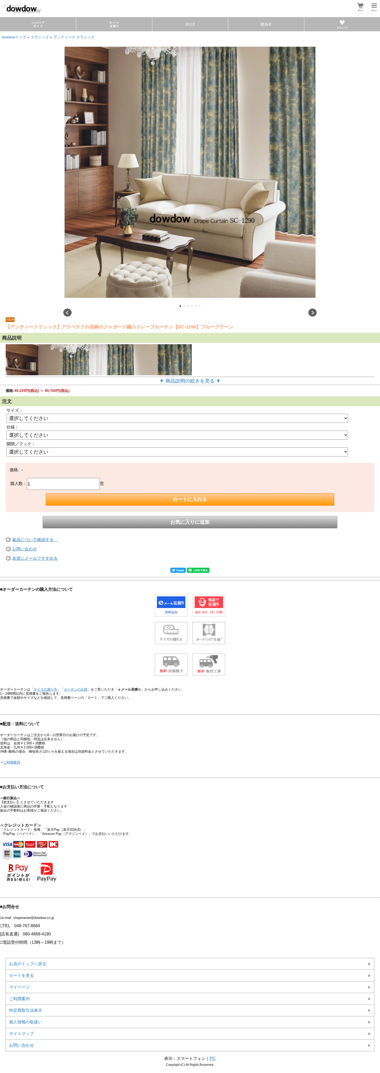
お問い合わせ (24, 549)
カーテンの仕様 (75, 689)
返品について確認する (35, 539)
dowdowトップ (14, 37)
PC (213, 1058)
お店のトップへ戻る (27, 964)
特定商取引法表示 (25, 1010)
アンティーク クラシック (74, 37)
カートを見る (21, 975)
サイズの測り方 (45, 689)
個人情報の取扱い (25, 1022)
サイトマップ (21, 1033)
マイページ (19, 987)
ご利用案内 (11, 762)
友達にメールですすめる (35, 558)
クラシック (40, 37)
